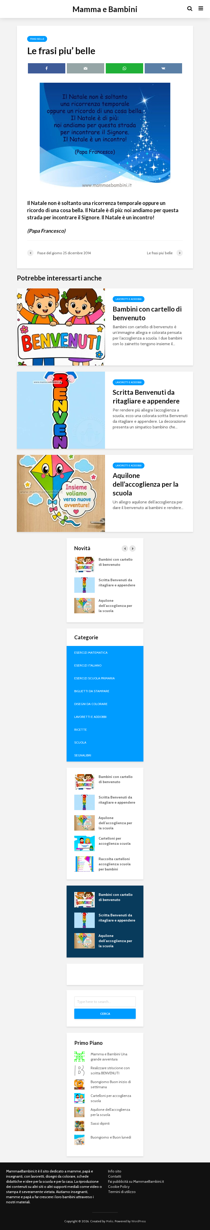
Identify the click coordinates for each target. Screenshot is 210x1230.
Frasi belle (37, 39)
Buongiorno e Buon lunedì (111, 1137)
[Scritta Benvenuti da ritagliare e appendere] (61, 409)
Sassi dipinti (100, 1123)
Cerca (105, 1014)
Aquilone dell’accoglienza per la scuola (145, 484)
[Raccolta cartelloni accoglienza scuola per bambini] (84, 863)
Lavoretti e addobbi (129, 299)
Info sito (114, 1171)
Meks (109, 1221)
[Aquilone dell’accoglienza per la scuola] (61, 493)
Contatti (114, 1176)
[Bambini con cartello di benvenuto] (61, 326)
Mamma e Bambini (105, 9)
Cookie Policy (119, 1186)
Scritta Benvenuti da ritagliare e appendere (146, 396)
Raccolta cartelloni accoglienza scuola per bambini (115, 864)
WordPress (138, 1221)
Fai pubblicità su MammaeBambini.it (136, 1181)
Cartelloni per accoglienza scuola (115, 841)
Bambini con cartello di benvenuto (147, 313)
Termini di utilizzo (122, 1191)
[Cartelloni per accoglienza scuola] (84, 843)
